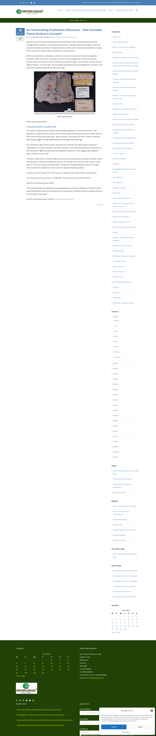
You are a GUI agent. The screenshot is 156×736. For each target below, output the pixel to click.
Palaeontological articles (59, 37)
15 (120, 623)
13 (112, 623)
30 (125, 629)
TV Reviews (117, 298)
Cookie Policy (126, 732)
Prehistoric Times (119, 261)
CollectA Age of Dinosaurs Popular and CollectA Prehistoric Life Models (126, 64)
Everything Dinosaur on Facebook (125, 571)
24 (129, 626)
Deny (140, 727)
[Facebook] (17, 700)
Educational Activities (121, 114)
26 (137, 626)
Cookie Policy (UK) (119, 492)
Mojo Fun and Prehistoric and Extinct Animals (123, 204)
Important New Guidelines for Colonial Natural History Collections (40, 725)
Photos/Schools (118, 251)
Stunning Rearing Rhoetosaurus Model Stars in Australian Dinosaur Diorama (44, 720)
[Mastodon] (30, 700)
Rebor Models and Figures (122, 282)
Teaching (116, 293)
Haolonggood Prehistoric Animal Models (124, 170)
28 (117, 629)
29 (121, 629)
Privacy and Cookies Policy (122, 479)
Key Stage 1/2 (117, 177)
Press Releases (118, 266)
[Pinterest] (23, 700)
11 (132, 620)
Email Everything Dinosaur (93, 678)
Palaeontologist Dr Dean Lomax (124, 530)
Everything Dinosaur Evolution (124, 124)
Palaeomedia (117, 525)
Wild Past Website (119, 540)
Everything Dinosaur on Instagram (125, 576)
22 (121, 626)
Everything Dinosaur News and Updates (124, 131)
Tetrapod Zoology (119, 535)
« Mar (114, 632)
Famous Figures (118, 153)
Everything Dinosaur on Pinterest (125, 586)
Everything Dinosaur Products (123, 143)
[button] (152, 711)
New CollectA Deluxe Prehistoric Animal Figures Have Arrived (39, 710)
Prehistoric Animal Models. (64, 199)
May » (119, 632)
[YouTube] (26, 700)
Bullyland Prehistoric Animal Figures (126, 58)
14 (116, 623)
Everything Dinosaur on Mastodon (125, 581)
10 (129, 620)
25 (133, 626)
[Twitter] (20, 700)
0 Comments (73, 37)
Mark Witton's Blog (119, 519)
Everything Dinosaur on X (122, 591)
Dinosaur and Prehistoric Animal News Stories (124, 97)
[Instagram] (33, 700)
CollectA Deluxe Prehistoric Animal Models (125, 72)
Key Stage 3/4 (118, 182)
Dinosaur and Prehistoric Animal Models (124, 88)
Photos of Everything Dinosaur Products (124, 239)
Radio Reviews (118, 277)
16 (125, 623)
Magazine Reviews (119, 188)
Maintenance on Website (122, 198)
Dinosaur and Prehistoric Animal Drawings (124, 80)
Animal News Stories (120, 42)
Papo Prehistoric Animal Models (124, 227)
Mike (29, 37)
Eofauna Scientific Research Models (126, 119)
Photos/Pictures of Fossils (122, 246)
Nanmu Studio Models (121, 217)
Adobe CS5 (117, 37)
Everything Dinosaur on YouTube (124, 597)
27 (112, 629)
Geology (115, 164)
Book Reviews (118, 52)
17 (128, 623)
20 (113, 626)
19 (137, 623)
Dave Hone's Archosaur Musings (124, 506)
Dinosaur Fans (118, 104)
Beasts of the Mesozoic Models (124, 47)
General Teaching (119, 159)
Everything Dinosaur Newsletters (124, 138)
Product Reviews (119, 272)
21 (116, 626)
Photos (115, 232)
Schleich (116, 287)
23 (125, 626)
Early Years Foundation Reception (125, 109)
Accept (113, 727)
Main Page (116, 193)
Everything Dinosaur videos (123, 148)
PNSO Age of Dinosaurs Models (124, 256)
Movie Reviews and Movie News (124, 211)
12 (137, 620)
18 (133, 623)
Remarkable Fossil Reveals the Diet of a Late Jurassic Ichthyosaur (41, 715)
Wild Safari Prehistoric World (123, 303)
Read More (99, 204)
